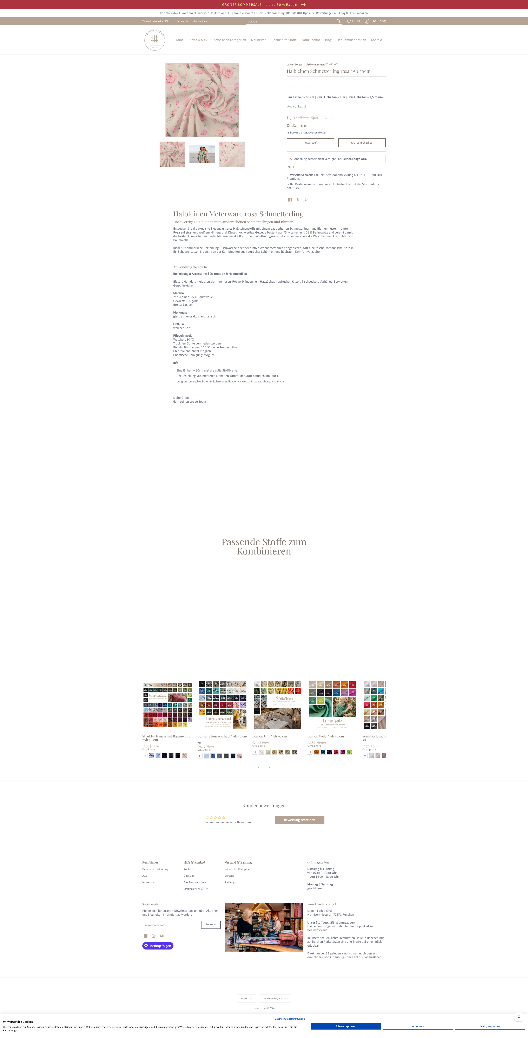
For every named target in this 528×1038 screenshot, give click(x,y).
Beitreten (211, 924)
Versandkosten (318, 132)
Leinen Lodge (294, 64)
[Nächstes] (259, 100)
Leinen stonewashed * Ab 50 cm (222, 736)
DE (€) (383, 21)
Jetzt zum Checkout (362, 142)
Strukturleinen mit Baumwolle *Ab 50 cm (166, 738)
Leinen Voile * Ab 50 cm (325, 736)
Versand (229, 875)
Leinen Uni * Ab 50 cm (269, 736)
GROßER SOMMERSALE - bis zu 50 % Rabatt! (260, 4)
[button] (290, 200)
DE (374, 21)
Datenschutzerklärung (155, 869)
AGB (144, 875)
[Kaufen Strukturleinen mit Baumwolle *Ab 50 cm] (167, 704)
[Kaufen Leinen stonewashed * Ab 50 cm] (222, 704)
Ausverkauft (310, 142)
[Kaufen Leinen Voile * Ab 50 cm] (332, 704)
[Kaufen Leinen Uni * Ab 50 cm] (277, 704)
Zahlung (230, 882)
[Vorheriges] (145, 100)
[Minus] (291, 87)
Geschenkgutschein (195, 882)
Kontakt (188, 869)
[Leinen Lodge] (154, 39)
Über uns (189, 875)
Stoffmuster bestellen (196, 889)
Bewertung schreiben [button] (299, 820)
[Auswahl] (310, 87)
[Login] (367, 21)
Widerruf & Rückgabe (237, 869)
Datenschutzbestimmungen (290, 1018)
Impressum (148, 882)
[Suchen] (338, 21)
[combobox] (290, 21)
